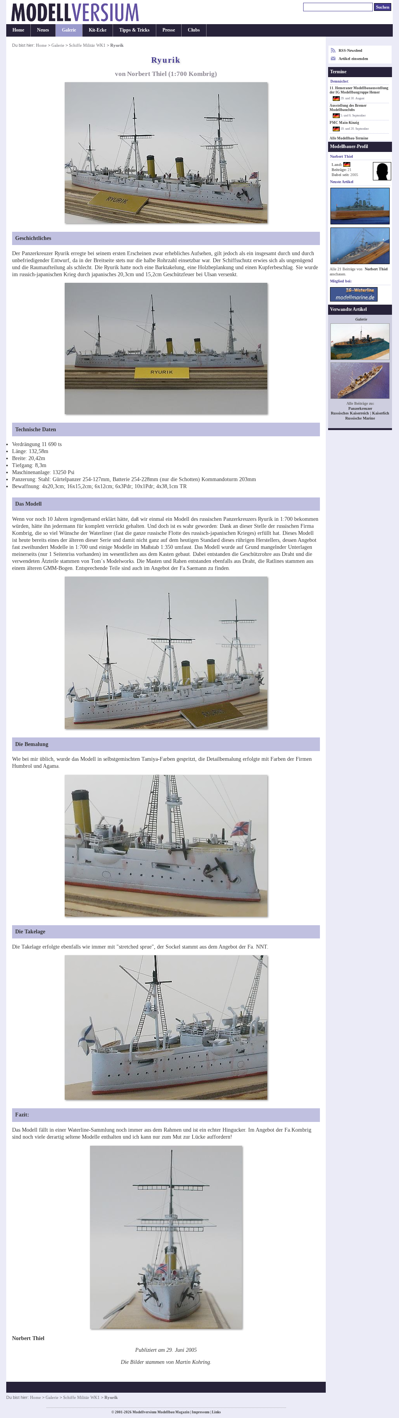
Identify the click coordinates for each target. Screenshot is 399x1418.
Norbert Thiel (376, 269)
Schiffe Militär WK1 (87, 45)
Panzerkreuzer (360, 408)
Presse (168, 30)
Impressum (201, 1412)
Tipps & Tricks (134, 30)
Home (18, 30)
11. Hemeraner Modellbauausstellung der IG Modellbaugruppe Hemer (359, 90)
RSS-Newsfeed (350, 50)
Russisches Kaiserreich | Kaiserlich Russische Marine (360, 415)
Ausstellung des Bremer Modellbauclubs (348, 108)
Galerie (69, 30)
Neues (43, 30)
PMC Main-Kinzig (344, 123)
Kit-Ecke (97, 30)
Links (216, 1412)
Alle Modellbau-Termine (349, 138)
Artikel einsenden (353, 58)
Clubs (194, 30)
